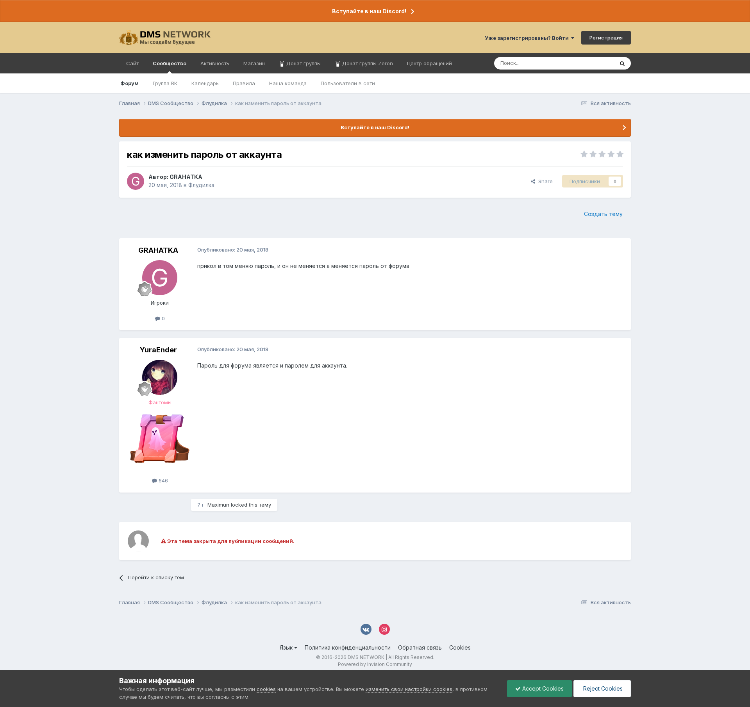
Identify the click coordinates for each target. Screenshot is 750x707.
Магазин (254, 63)
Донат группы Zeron (367, 63)
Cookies (460, 647)
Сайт (132, 63)
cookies (266, 689)
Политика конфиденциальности (348, 647)
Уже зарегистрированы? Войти (528, 38)
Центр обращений (429, 63)
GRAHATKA (186, 176)
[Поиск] (622, 63)
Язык (287, 647)
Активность (214, 63)
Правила (244, 83)
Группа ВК (165, 83)
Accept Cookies (542, 688)
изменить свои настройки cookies (409, 689)
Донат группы (303, 63)
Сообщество (169, 63)
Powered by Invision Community (375, 664)
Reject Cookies (602, 688)
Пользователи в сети (348, 83)
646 (162, 480)
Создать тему (603, 214)
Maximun (218, 505)
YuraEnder (158, 350)
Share (544, 181)
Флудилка (201, 185)
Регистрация (606, 37)
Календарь (205, 83)
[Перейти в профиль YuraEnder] (159, 377)
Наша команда (288, 83)
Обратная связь (420, 647)
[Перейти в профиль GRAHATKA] (135, 181)
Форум (129, 83)
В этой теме (589, 63)
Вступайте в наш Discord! (369, 11)
